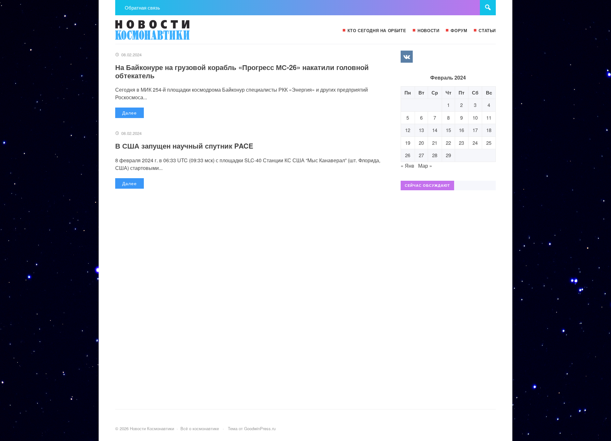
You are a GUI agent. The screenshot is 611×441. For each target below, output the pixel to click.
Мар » (425, 165)
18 (488, 130)
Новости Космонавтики (163, 33)
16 (461, 130)
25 (488, 142)
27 (421, 155)
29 (448, 155)
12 (407, 130)
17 (475, 130)
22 (448, 142)
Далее (129, 112)
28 (434, 155)
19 (407, 142)
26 (407, 155)
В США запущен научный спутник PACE (184, 146)
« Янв (407, 165)
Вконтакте (407, 57)
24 (475, 142)
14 (434, 130)
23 (461, 142)
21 (434, 142)
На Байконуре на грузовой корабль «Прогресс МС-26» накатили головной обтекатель (242, 71)
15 (448, 130)
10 (475, 117)
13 (421, 130)
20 (421, 142)
